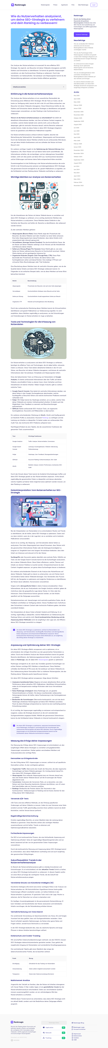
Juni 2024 (76, 169)
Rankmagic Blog (78, 1023)
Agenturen (64, 5)
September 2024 (79, 160)
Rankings (45, 418)
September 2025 (79, 121)
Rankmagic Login (78, 1027)
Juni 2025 (76, 131)
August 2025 (78, 124)
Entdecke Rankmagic (82, 34)
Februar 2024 (78, 182)
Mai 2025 (76, 134)
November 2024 (79, 153)
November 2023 (79, 185)
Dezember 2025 (78, 112)
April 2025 (77, 137)
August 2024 (78, 163)
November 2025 (79, 115)
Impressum (77, 1034)
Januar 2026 (77, 108)
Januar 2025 (77, 147)
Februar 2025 (78, 144)
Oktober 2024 (78, 157)
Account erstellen (79, 1029)
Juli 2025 (76, 128)
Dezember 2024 (78, 150)
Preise (55, 5)
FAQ (73, 5)
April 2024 (77, 176)
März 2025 (77, 140)
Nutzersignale (45, 5)
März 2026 (77, 102)
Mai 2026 (76, 95)
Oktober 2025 (78, 118)
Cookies (76, 1038)
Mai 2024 (76, 173)
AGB (75, 1040)
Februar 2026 (78, 105)
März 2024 (77, 179)
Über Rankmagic (83, 5)
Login (94, 5)
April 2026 (77, 99)
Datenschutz (77, 1036)
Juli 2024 (76, 166)
